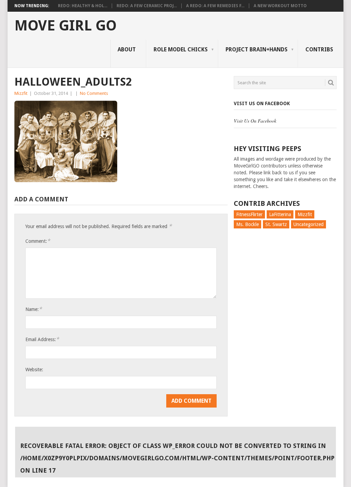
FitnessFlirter (249, 214)
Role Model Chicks (181, 49)
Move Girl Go (65, 25)
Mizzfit (20, 93)
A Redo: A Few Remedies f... (215, 5)
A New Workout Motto (280, 5)
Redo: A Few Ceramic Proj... (147, 5)
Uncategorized (308, 224)
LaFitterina (280, 214)
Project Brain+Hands (257, 49)
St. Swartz (276, 224)
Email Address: (42, 339)
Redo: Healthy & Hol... (82, 5)
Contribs (319, 49)
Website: (34, 369)
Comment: (37, 241)
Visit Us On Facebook (262, 103)
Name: (33, 309)
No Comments (94, 93)
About (127, 49)
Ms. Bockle (247, 224)
